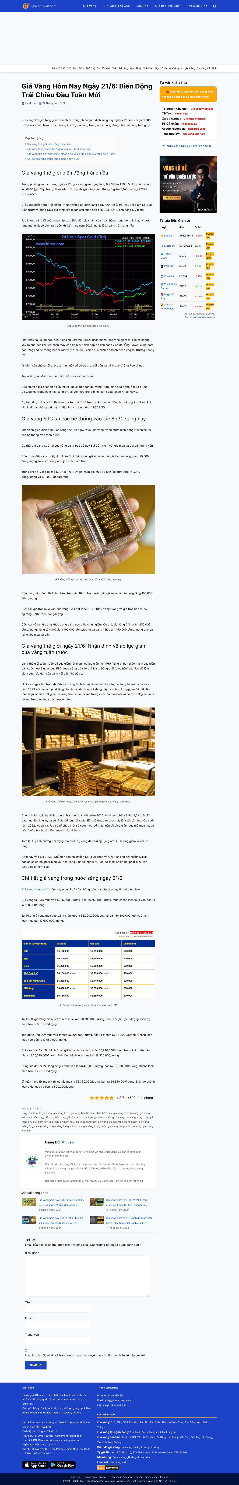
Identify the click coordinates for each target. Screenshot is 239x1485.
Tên (28, 1302)
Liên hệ (164, 1477)
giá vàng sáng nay (86, 1121)
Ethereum (169, 245)
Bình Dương (114, 1442)
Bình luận (32, 1253)
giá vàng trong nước (95, 1126)
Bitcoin (167, 235)
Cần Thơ (184, 1437)
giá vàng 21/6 (61, 1113)
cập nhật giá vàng (41, 1113)
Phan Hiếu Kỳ (189, 123)
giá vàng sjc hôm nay (125, 1121)
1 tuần (136, 1447)
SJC (113, 1422)
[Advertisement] (119, 38)
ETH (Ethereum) (141, 1452)
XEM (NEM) (180, 1452)
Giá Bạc (142, 6)
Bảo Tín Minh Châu (150, 1422)
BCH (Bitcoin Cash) (162, 1452)
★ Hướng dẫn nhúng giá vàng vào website (186, 145)
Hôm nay (126, 1447)
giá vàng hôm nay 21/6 (79, 1117)
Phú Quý (134, 1422)
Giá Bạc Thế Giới (167, 6)
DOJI (125, 1422)
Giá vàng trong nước (35, 889)
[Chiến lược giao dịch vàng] (188, 184)
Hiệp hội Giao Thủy (172, 1422)
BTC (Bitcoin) (124, 1452)
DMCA (101, 1468)
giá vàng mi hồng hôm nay (109, 1117)
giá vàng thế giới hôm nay (67, 1126)
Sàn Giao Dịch (197, 6)
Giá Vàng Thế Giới (116, 6)
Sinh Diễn (190, 1422)
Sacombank (148, 1432)
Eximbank (135, 1432)
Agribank (174, 1432)
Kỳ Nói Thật (181, 113)
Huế (124, 1437)
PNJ (119, 1422)
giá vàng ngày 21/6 (137, 1117)
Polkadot (168, 266)
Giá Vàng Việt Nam (202, 108)
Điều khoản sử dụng (121, 1477)
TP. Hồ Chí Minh (146, 1437)
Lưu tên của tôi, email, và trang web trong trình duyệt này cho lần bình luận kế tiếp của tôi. (85, 1355)
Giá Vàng (89, 6)
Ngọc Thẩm (202, 1422)
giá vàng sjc (105, 1121)
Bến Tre (195, 1437)
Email (29, 1318)
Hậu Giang (206, 1437)
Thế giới (101, 1427)
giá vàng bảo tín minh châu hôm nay (91, 1113)
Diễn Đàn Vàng (197, 128)
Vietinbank (161, 1432)
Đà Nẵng (161, 1437)
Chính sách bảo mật (95, 1477)
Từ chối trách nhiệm (146, 1477)
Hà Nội (132, 1437)
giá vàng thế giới (41, 1126)
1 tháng (145, 1447)
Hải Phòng (173, 1437)
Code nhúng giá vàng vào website (131, 1457)
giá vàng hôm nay (55, 1117)
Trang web (32, 1334)
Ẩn (40, 138)
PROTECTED (112, 1468)
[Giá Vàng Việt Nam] (39, 6)
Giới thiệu (76, 1477)
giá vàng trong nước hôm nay (125, 1126)
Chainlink (168, 276)
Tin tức (37, 1108)
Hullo (124, 1462)
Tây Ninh (102, 1442)
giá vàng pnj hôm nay (61, 1121)
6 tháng (154, 1447)
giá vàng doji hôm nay (126, 1113)
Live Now (115, 1462)
